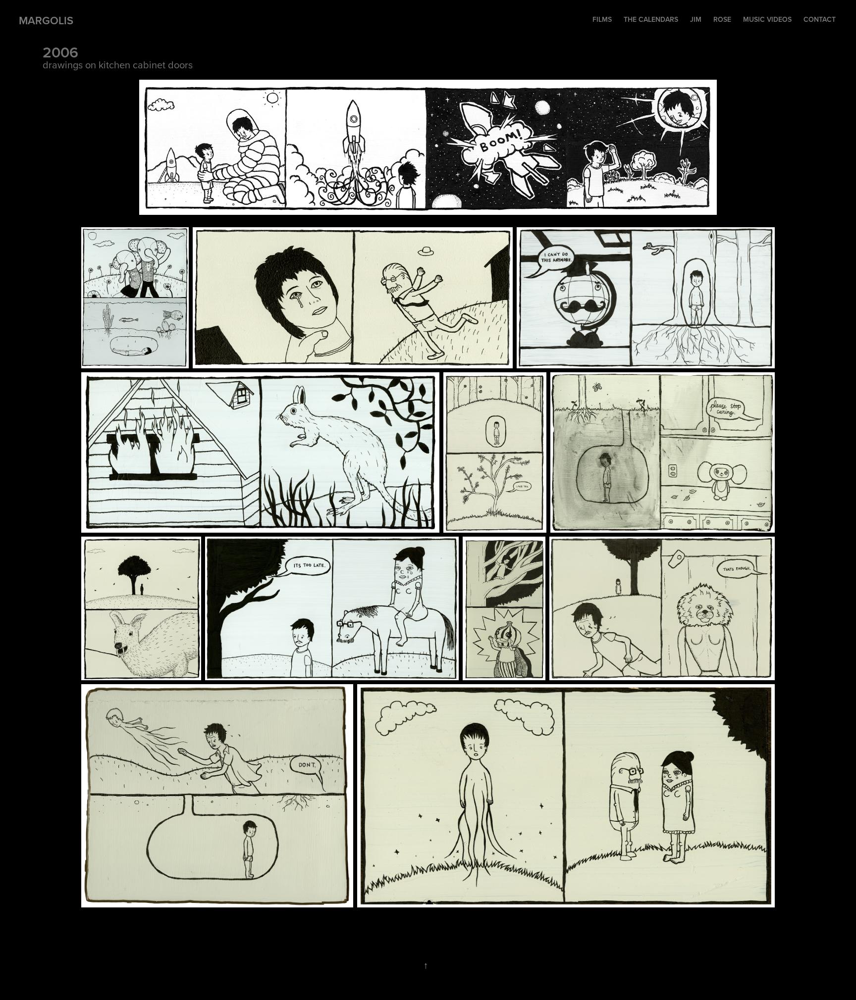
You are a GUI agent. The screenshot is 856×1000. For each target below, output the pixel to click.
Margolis (46, 20)
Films (602, 19)
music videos (767, 19)
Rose (722, 19)
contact (819, 19)
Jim (695, 19)
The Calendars (651, 19)
